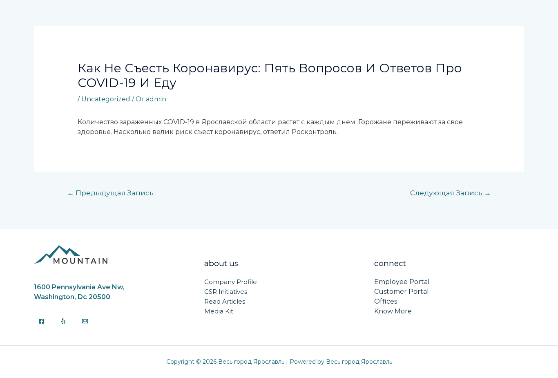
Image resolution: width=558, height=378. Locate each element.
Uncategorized (105, 99)
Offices (385, 301)
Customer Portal (401, 291)
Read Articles (224, 301)
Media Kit (218, 311)
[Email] (85, 321)
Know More (393, 311)
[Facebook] (41, 321)
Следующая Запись (450, 192)
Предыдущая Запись (110, 192)
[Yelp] (63, 321)
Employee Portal (402, 282)
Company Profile (230, 282)
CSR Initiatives (225, 291)
